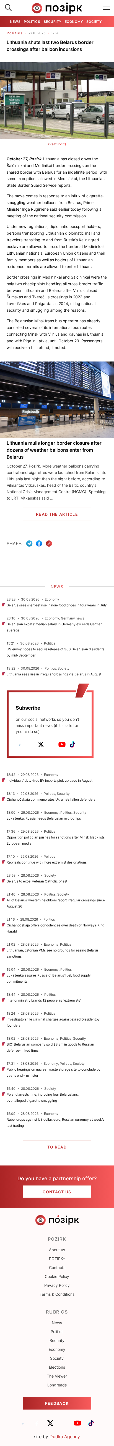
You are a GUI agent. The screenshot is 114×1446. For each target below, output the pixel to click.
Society (94, 21)
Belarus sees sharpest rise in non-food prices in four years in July (57, 605)
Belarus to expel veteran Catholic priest (37, 881)
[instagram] (51, 744)
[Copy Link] (49, 543)
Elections (57, 1367)
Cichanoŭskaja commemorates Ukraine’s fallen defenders (51, 799)
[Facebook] (39, 543)
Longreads (57, 1385)
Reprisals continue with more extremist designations (47, 862)
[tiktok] (72, 744)
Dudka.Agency (65, 1436)
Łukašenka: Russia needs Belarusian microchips (44, 818)
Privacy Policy (57, 1285)
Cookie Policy (57, 1276)
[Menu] (106, 8)
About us (57, 1249)
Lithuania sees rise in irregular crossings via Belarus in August (54, 674)
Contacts (57, 1267)
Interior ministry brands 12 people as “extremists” (44, 1000)
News (15, 21)
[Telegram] (29, 543)
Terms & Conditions (57, 1294)
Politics (32, 21)
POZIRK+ (57, 1258)
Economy (74, 21)
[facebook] (30, 744)
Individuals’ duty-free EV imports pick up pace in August (49, 780)
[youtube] (62, 744)
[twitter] (41, 744)
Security (52, 21)
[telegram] (20, 744)
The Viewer (57, 1376)
